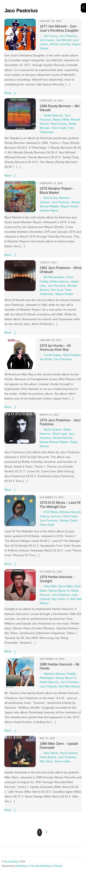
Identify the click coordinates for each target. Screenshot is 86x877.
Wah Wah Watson (69, 686)
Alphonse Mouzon (70, 512)
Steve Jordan (62, 761)
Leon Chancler (48, 686)
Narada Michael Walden (54, 442)
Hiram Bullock (48, 757)
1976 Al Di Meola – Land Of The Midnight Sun (60, 504)
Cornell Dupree (52, 355)
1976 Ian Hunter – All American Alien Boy (55, 347)
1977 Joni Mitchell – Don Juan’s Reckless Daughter (59, 28)
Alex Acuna (50, 36)
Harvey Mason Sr (58, 590)
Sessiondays (11, 861)
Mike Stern (46, 761)
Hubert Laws (59, 433)
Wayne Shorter (69, 206)
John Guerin (47, 40)
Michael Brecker (62, 438)
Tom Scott (57, 290)
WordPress (22, 866)
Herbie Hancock (53, 115)
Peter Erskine (59, 123)
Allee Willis (50, 586)
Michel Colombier (60, 44)
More (7, 93)
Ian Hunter (46, 359)
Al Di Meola (51, 512)
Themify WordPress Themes (46, 866)
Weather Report (49, 210)
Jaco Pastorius (68, 36)
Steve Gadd (58, 128)
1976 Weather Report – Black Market (57, 190)
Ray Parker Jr (60, 599)
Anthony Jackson (50, 516)
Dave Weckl (51, 753)
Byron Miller (66, 586)
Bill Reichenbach (54, 277)
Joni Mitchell (63, 40)
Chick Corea (69, 516)
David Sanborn (72, 355)
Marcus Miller (61, 119)
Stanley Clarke (68, 520)
